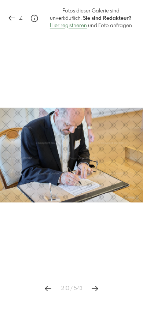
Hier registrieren (68, 25)
